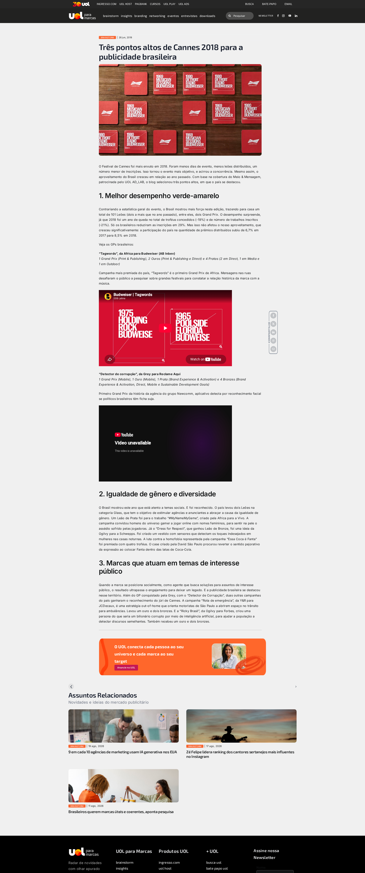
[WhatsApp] (273, 340)
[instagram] (283, 15)
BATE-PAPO (269, 4)
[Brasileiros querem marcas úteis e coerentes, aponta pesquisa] (123, 771)
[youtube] (290, 15)
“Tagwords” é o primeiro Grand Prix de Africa (185, 273)
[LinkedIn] (273, 332)
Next (290, 686)
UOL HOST (125, 4)
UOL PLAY (169, 4)
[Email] (273, 349)
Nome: (261, 867)
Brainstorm (107, 37)
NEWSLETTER (266, 15)
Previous (77, 686)
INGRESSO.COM (106, 4)
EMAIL (288, 4)
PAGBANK (141, 4)
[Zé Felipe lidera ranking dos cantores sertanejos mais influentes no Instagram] (241, 712)
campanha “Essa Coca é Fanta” (233, 539)
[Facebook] (273, 315)
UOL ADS (184, 4)
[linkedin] (296, 15)
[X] (273, 324)
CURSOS (155, 4)
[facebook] (278, 15)
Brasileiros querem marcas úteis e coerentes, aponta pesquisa (121, 811)
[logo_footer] (83, 849)
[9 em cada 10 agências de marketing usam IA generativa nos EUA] (123, 712)
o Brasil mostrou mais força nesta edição (193, 209)
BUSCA (249, 4)
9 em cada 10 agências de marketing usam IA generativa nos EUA (122, 751)
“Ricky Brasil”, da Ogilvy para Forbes (207, 611)
